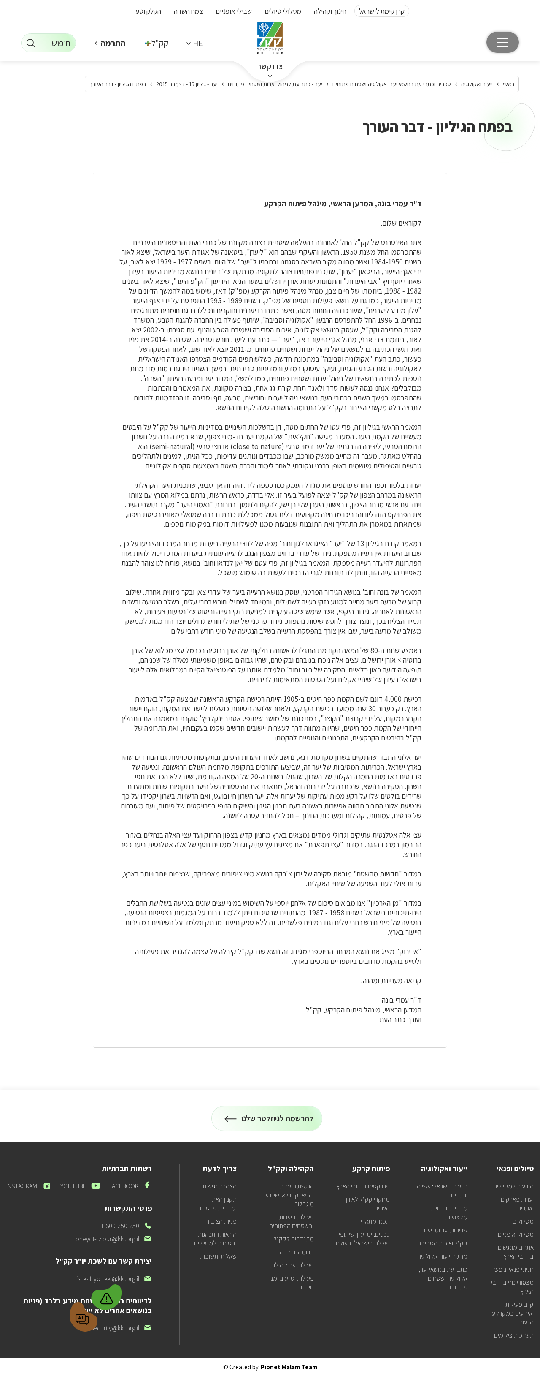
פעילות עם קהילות (292, 1265)
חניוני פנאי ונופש (514, 1269)
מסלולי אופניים (516, 1234)
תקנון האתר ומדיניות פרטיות (218, 1204)
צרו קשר (270, 66)
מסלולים (523, 1221)
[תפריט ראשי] (502, 42)
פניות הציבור (221, 1221)
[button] (194, 42)
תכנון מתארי (375, 1221)
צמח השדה (188, 11)
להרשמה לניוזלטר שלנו (277, 1122)
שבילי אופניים (234, 11)
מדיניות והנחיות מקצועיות (449, 1212)
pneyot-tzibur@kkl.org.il (114, 1239)
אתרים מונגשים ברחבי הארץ (516, 1252)
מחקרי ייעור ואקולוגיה (442, 1256)
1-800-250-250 (126, 1225)
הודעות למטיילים (513, 1186)
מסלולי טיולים (283, 11)
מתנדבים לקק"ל (293, 1239)
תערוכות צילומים (514, 1335)
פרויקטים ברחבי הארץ (363, 1186)
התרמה (113, 43)
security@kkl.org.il (121, 1328)
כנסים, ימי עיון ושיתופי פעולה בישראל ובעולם (363, 1239)
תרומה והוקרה (297, 1252)
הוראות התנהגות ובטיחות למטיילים (215, 1239)
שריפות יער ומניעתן (444, 1230)
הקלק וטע (148, 11)
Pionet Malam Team (289, 1367)
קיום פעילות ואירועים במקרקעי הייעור (512, 1313)
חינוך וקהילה (330, 11)
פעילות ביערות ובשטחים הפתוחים (291, 1221)
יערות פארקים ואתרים (517, 1204)
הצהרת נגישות (219, 1186)
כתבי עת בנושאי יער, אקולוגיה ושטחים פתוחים (442, 1278)
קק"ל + (157, 43)
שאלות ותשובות (218, 1256)
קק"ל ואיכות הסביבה (442, 1243)
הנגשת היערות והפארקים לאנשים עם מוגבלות (288, 1195)
